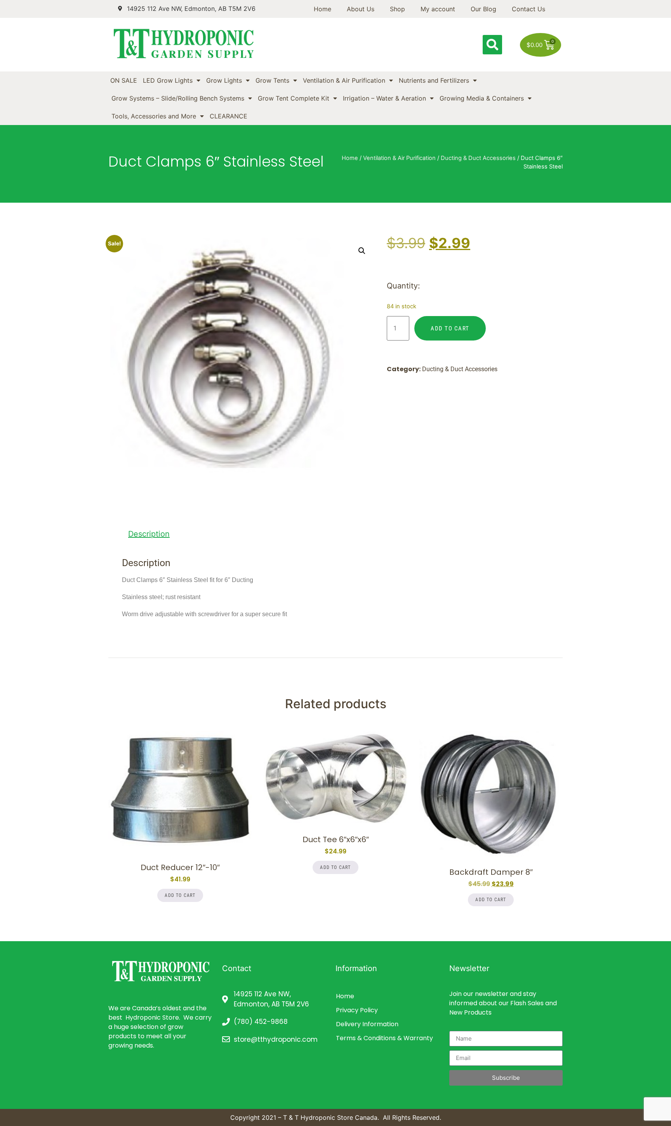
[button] (492, 44)
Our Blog (483, 9)
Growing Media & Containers (482, 98)
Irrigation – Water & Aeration (384, 98)
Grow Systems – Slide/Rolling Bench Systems (177, 98)
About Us (360, 9)
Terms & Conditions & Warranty (384, 1038)
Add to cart (450, 328)
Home (322, 9)
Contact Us (528, 9)
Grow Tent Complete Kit (293, 98)
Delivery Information (367, 1024)
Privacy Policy (357, 1010)
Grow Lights (224, 80)
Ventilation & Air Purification (344, 80)
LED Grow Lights (168, 80)
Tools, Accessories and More (153, 116)
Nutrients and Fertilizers (434, 80)
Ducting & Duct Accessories (478, 158)
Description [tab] (149, 534)
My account (438, 9)
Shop (397, 9)
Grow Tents (272, 80)
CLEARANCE (228, 116)
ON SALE (123, 80)
